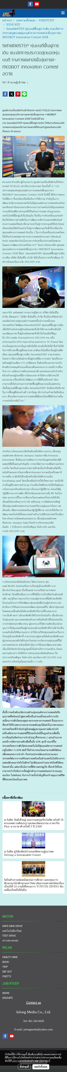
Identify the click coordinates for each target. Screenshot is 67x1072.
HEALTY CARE (10, 957)
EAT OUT (7, 971)
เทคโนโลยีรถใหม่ (12, 930)
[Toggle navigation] (63, 13)
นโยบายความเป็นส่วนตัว (23, 1060)
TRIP (5, 966)
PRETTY (6, 976)
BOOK (5, 962)
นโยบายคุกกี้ (44, 1060)
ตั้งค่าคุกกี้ (24, 1066)
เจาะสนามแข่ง (10, 940)
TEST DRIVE (9, 935)
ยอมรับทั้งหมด (40, 1066)
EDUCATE (7, 997)
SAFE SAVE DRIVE (12, 926)
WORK (5, 993)
